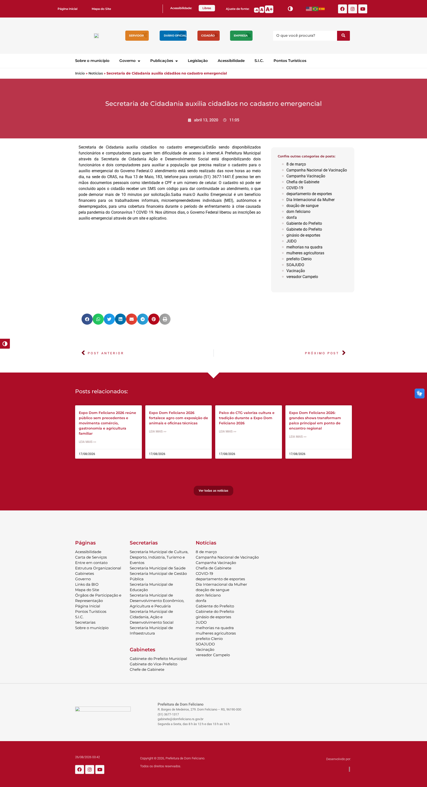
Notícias (95, 73)
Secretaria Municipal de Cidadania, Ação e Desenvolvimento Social (151, 617)
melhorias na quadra (304, 247)
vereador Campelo (302, 276)
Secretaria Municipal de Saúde (158, 568)
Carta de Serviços (91, 557)
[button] (87, 319)
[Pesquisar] (343, 36)
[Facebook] (342, 8)
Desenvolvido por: (338, 759)
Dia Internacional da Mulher (310, 199)
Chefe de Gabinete (147, 669)
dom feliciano (298, 211)
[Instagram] (352, 8)
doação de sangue (302, 205)
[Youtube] (362, 8)
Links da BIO (87, 584)
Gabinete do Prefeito (304, 229)
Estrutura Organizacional (98, 568)
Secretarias (85, 622)
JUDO (291, 241)
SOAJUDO (295, 264)
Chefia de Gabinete (302, 182)
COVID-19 (294, 188)
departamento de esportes (309, 193)
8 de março (296, 164)
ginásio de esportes (303, 235)
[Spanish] (322, 8)
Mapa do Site (101, 9)
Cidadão (208, 35)
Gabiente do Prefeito (304, 223)
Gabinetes (84, 573)
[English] (309, 8)
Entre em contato (91, 562)
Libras (206, 8)
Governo (127, 60)
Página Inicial (67, 9)
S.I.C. (259, 60)
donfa (291, 217)
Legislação (198, 60)
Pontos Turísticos (290, 60)
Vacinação (295, 270)
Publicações (161, 60)
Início (80, 73)
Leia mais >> (87, 442)
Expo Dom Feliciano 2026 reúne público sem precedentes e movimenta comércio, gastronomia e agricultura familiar (107, 423)
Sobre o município (92, 60)
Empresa (241, 35)
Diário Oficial (175, 35)
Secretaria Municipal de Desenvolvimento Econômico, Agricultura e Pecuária (157, 600)
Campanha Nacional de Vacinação (316, 170)
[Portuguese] (315, 8)
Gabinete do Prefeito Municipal (158, 658)
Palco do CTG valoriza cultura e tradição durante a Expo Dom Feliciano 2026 (247, 418)
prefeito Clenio (299, 259)
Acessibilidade (231, 60)
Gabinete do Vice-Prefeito (153, 664)
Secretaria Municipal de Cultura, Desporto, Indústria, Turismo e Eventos (159, 557)
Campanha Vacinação (305, 176)
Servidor (136, 35)
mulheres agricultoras (305, 253)
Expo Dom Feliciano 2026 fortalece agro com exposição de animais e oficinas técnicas (178, 418)
